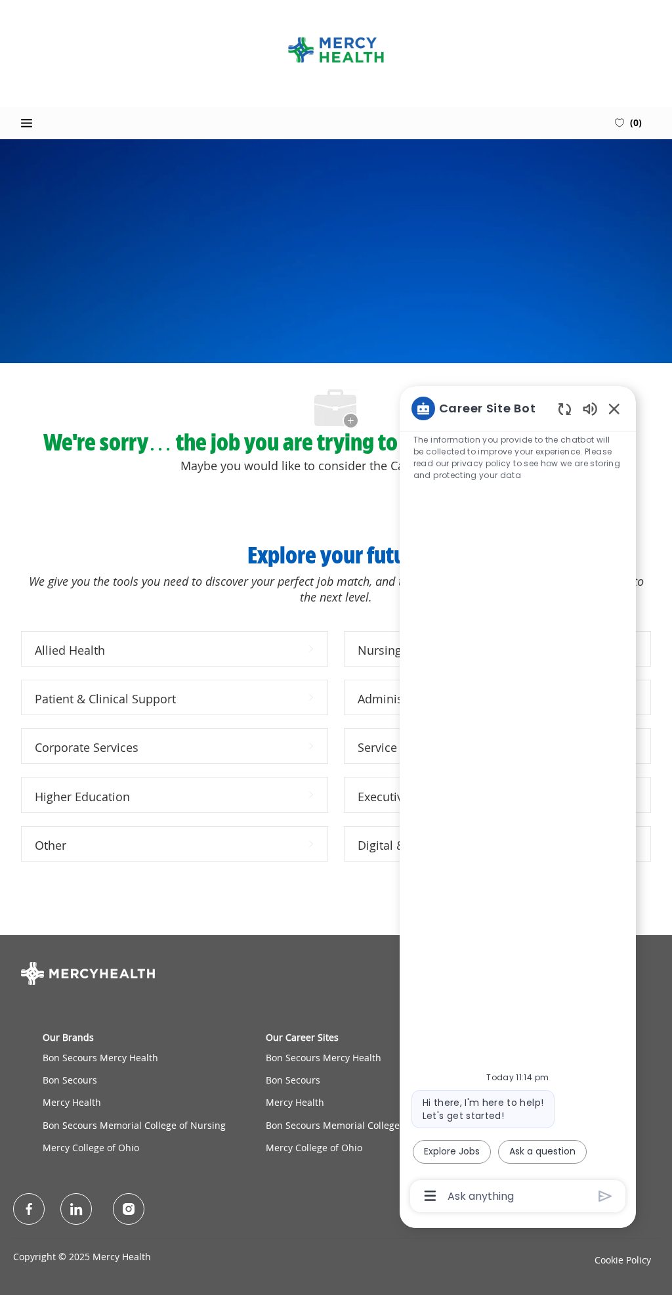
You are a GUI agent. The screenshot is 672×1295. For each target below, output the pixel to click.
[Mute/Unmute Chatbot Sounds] (590, 408)
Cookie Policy (623, 1260)
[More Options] (430, 1196)
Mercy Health (72, 1102)
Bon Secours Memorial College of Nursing (134, 1125)
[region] (518, 801)
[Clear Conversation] (564, 409)
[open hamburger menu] (26, 123)
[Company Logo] (336, 50)
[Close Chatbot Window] (614, 408)
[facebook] (29, 1209)
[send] (605, 1196)
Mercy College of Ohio (91, 1147)
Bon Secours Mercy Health (100, 1057)
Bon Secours (70, 1080)
